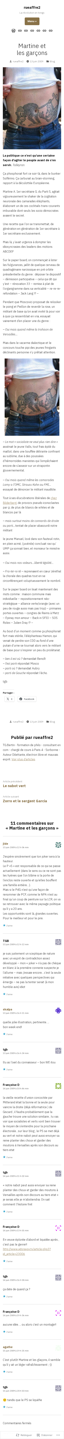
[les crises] (38, 30)
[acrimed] (20, 30)
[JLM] (50, 30)
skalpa (7, 1009)
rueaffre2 (32, 7)
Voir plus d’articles (23, 759)
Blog (52, 61)
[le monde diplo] (26, 30)
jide (5, 844)
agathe (8, 1347)
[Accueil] (14, 30)
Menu (33, 21)
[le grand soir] (32, 30)
